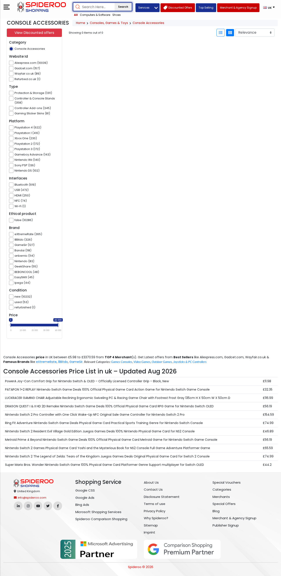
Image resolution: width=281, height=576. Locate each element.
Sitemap (151, 525)
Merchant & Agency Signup (234, 518)
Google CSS (85, 490)
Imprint (149, 532)
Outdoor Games (162, 362)
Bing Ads (82, 504)
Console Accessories (148, 23)
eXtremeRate (46, 362)
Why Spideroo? (156, 518)
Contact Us (153, 489)
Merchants (221, 496)
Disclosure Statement (162, 496)
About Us (151, 482)
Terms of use (154, 503)
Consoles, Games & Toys (109, 23)
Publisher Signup (226, 525)
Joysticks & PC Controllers (190, 362)
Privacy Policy (154, 511)
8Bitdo (63, 362)
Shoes (116, 15)
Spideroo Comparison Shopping (101, 519)
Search (123, 7)
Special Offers (224, 503)
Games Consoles (121, 362)
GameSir (76, 362)
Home (80, 23)
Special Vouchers (227, 482)
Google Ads (84, 497)
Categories (222, 489)
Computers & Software (95, 15)
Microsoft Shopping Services (98, 512)
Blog (216, 511)
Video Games (141, 362)
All (76, 15)
